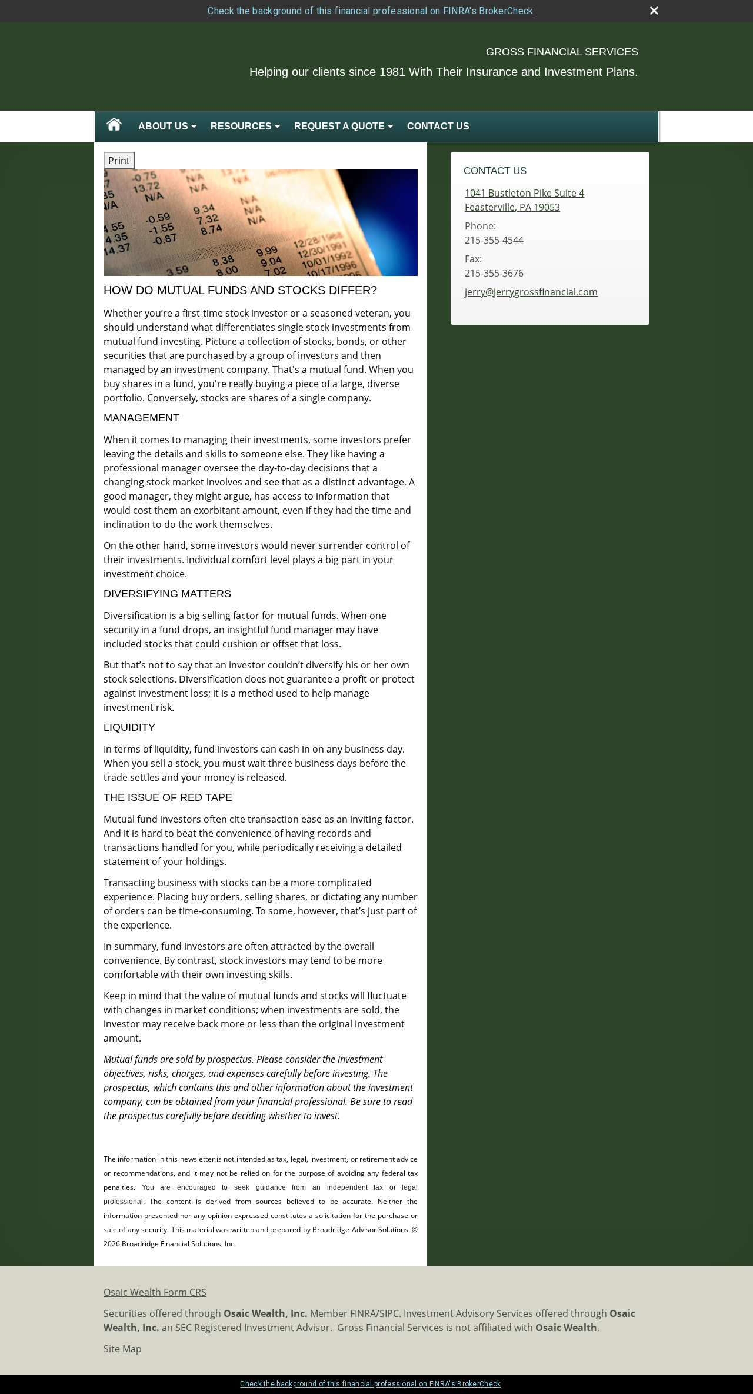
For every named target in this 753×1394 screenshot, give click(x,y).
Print (119, 160)
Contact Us (438, 126)
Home (114, 126)
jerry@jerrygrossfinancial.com (531, 291)
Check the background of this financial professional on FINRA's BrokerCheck (370, 10)
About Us (163, 126)
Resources (241, 126)
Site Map (123, 1348)
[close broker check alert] (654, 10)
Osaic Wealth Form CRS (155, 1292)
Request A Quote (339, 126)
